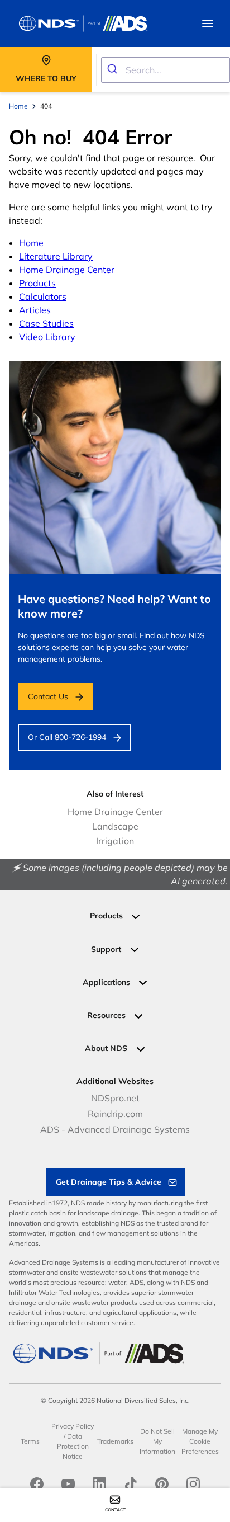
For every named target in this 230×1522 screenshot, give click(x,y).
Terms (30, 1441)
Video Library (47, 336)
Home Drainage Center (66, 269)
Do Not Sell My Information (157, 1441)
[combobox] (165, 70)
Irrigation (115, 840)
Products (37, 283)
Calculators (42, 296)
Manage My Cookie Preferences (200, 1441)
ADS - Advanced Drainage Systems (115, 1129)
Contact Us (48, 696)
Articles (35, 309)
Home (31, 242)
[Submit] (114, 70)
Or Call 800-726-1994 (67, 737)
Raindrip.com (115, 1113)
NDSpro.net (115, 1098)
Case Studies (46, 323)
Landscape (115, 826)
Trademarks (115, 1441)
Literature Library (56, 256)
